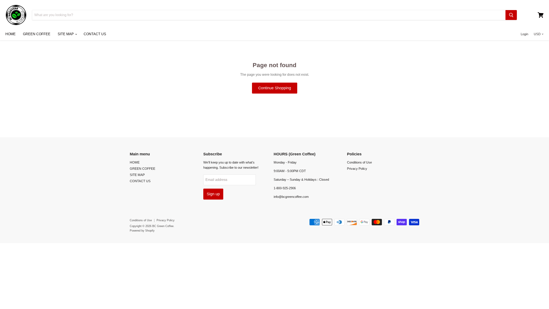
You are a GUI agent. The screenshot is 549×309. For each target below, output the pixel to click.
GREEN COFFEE (36, 34)
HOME (10, 34)
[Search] (511, 15)
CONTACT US (95, 34)
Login (524, 34)
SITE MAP (66, 34)
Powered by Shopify (142, 230)
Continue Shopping (274, 88)
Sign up (213, 194)
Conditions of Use (359, 162)
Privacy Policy (357, 168)
